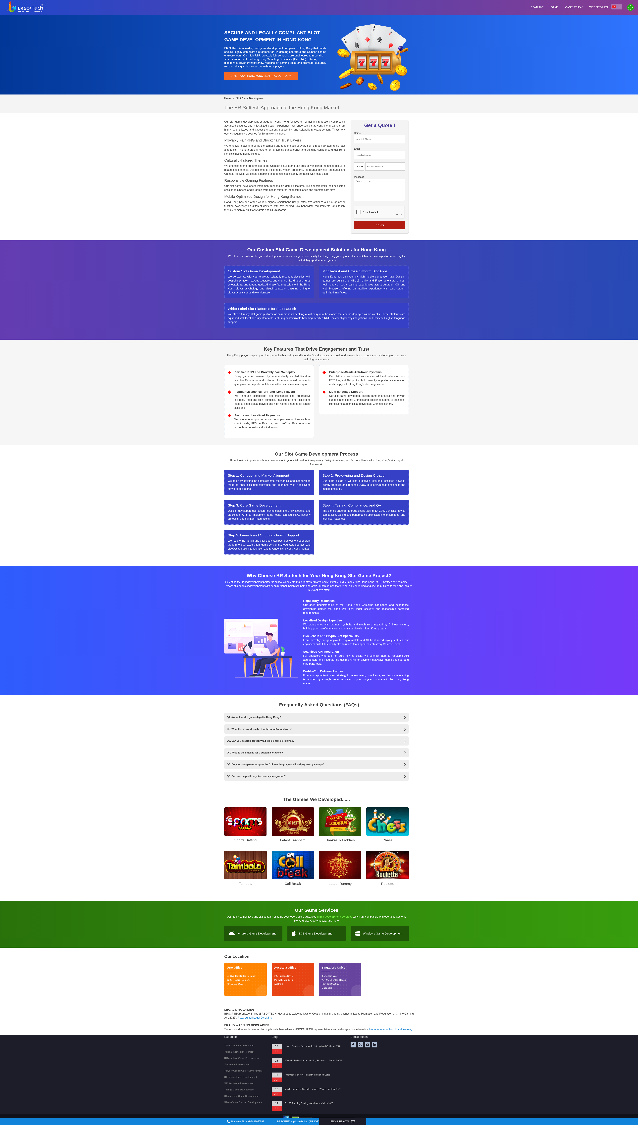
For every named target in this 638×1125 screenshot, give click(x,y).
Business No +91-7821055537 (247, 1121)
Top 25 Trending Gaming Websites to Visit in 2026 (309, 1103)
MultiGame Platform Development (244, 1102)
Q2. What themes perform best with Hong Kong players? (259, 729)
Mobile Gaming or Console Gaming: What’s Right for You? (312, 1089)
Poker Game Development (240, 1083)
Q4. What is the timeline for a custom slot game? (255, 752)
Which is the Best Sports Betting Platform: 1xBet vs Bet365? (314, 1060)
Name (357, 133)
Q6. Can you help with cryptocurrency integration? (256, 776)
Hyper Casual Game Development (244, 1070)
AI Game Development (238, 1064)
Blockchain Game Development (242, 1058)
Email (357, 148)
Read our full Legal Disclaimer (255, 1017)
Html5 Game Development (240, 1051)
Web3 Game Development (240, 1045)
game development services (334, 916)
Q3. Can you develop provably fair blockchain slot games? (260, 740)
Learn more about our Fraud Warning (390, 1029)
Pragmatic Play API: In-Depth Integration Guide (307, 1075)
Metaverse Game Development (242, 1096)
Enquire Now (339, 1121)
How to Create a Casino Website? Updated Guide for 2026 (312, 1046)
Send (379, 225)
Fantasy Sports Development (241, 1077)
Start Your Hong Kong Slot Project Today (261, 75)
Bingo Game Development (240, 1089)
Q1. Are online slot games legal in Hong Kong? (254, 717)
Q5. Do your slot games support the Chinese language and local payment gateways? (275, 764)
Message (359, 176)
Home (227, 98)
